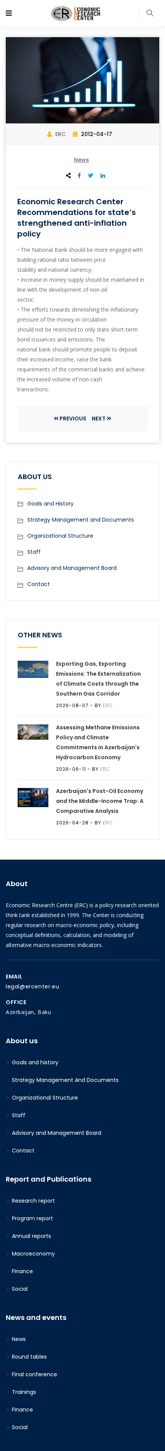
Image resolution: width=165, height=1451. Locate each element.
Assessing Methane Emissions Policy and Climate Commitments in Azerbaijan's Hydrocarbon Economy (98, 742)
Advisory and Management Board (72, 568)
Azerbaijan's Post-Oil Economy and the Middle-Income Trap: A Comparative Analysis (100, 801)
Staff (34, 552)
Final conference (33, 1374)
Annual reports (30, 1236)
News (81, 160)
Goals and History (50, 503)
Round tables (28, 1357)
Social (19, 1289)
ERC (60, 134)
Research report (32, 1201)
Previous (72, 418)
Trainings (23, 1392)
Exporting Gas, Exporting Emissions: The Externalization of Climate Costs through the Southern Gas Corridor (98, 679)
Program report (31, 1218)
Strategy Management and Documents (80, 520)
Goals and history (34, 1062)
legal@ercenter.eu (32, 986)
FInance (21, 1271)
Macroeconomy (32, 1253)
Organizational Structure (60, 536)
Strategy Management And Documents (64, 1080)
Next (99, 418)
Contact (38, 584)
